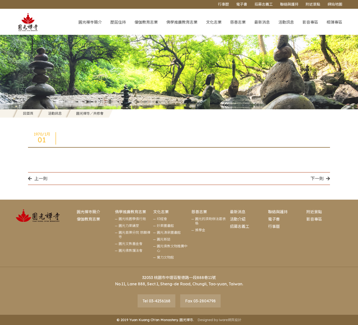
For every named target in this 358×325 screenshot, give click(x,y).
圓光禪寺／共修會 (90, 113)
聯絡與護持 (289, 4)
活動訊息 (286, 22)
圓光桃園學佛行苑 (132, 219)
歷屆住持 (118, 22)
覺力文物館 (165, 257)
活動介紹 (237, 219)
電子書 (241, 4)
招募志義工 (263, 4)
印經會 (162, 219)
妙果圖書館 (165, 225)
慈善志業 (238, 22)
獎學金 (200, 230)
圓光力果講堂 (129, 225)
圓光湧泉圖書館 (169, 232)
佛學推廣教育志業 (182, 22)
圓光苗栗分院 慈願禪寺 (134, 234)
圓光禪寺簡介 (90, 22)
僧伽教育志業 (146, 22)
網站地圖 (335, 4)
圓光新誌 (163, 239)
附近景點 (313, 4)
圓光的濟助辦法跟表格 (210, 221)
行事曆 (223, 4)
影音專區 (310, 22)
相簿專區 (334, 22)
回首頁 (28, 113)
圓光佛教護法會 (130, 250)
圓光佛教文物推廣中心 (172, 248)
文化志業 (214, 22)
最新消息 (262, 22)
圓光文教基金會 (130, 243)
